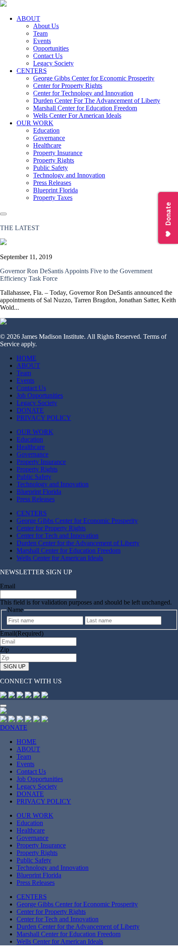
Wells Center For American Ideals (77, 115)
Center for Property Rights (67, 85)
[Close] (3, 705)
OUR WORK (35, 122)
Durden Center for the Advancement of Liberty (78, 542)
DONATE (30, 410)
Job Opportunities (40, 395)
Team (40, 33)
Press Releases (52, 182)
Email (7, 586)
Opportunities (51, 48)
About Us (46, 25)
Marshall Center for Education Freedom (85, 108)
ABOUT (28, 18)
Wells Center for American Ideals (60, 557)
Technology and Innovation (69, 175)
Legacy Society (53, 63)
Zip (4, 649)
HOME (26, 358)
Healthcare (47, 145)
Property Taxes (52, 197)
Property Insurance (57, 152)
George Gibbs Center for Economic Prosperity (93, 78)
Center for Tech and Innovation (58, 535)
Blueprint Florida (55, 190)
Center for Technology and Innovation (83, 93)
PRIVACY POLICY (44, 417)
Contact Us (48, 55)
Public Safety (50, 167)
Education (46, 130)
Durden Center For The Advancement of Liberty (96, 100)
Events (42, 40)
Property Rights (53, 160)
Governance (49, 137)
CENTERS (32, 70)
